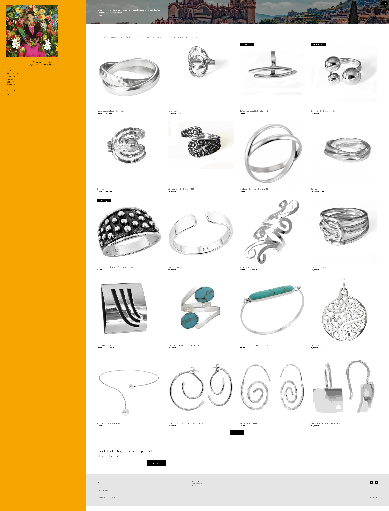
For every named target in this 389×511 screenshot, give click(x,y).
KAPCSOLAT (11, 90)
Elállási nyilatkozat (102, 490)
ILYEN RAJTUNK (13, 73)
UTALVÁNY (10, 76)
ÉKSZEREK (10, 70)
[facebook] (371, 482)
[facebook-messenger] (376, 482)
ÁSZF (98, 486)
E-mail (125, 463)
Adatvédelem (101, 488)
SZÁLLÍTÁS (11, 85)
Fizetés (99, 484)
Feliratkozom (156, 463)
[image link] (32, 31)
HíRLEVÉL (10, 87)
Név (99, 463)
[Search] (7, 94)
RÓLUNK (9, 79)
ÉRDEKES (10, 82)
